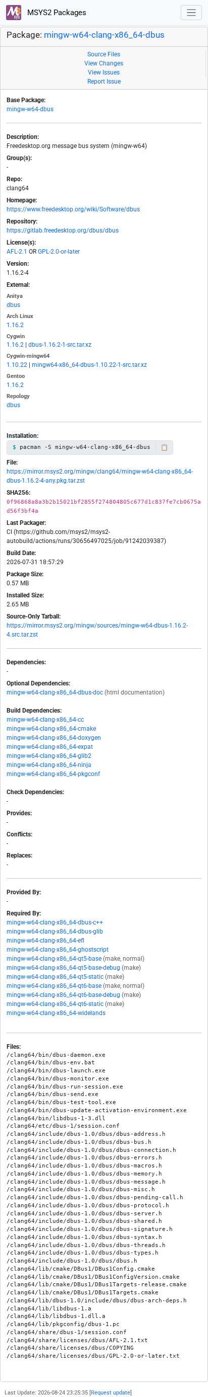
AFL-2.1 (17, 251)
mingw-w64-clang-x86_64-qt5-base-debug (63, 967)
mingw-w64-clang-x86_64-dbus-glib (55, 931)
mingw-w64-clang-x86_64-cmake (51, 728)
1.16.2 (15, 325)
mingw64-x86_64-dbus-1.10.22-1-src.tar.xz (89, 364)
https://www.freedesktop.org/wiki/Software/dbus (73, 209)
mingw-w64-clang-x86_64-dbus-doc (55, 692)
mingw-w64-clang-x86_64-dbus (104, 35)
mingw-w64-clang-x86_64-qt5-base (54, 958)
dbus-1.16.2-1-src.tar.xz (59, 344)
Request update (110, 1392)
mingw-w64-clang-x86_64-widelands (56, 1013)
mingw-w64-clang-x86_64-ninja (49, 764)
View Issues (104, 72)
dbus (13, 304)
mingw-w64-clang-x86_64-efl (45, 940)
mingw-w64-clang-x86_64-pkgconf (53, 774)
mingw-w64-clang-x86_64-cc (45, 719)
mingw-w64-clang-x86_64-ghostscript (58, 949)
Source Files (103, 54)
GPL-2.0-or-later (59, 251)
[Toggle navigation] (191, 13)
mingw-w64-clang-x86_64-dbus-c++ (55, 922)
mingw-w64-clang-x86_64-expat (50, 746)
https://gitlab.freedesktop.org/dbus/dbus (63, 230)
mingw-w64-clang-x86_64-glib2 (49, 755)
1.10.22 (17, 364)
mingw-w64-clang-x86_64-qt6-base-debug (63, 994)
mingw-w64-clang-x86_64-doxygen (54, 737)
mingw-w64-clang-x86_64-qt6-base (54, 985)
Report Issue (104, 81)
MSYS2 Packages (55, 12)
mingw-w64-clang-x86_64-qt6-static (55, 1003)
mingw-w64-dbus (30, 109)
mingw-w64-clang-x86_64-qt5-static (55, 976)
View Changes (103, 63)
